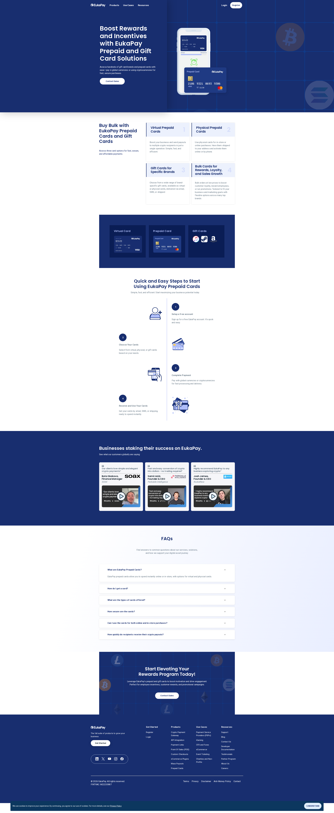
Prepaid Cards (177, 768)
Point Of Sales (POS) (180, 749)
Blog (223, 737)
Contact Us (226, 742)
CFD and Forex (202, 745)
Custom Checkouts (179, 754)
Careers (224, 768)
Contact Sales (112, 81)
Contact (237, 781)
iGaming (199, 740)
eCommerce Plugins (180, 759)
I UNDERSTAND (312, 806)
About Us (225, 763)
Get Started (100, 743)
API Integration (177, 740)
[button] (167, 570)
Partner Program (228, 759)
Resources (143, 5)
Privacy (195, 781)
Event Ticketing (202, 754)
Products (114, 5)
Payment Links (177, 745)
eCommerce (201, 749)
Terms (186, 781)
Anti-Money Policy (222, 781)
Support (224, 732)
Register (236, 5)
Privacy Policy (116, 806)
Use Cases (128, 5)
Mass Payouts (177, 763)
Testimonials (226, 754)
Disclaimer (206, 781)
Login (224, 5)
